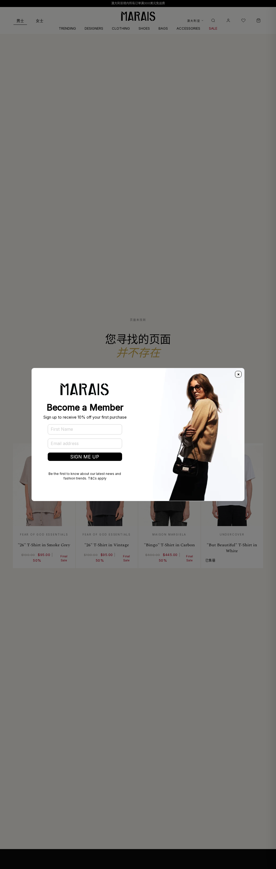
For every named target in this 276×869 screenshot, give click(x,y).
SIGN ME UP (84, 457)
